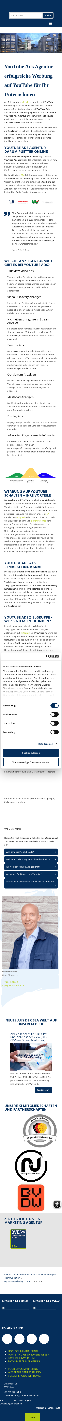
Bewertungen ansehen (11, 1403)
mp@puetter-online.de (13, 985)
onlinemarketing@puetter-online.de (21, 1395)
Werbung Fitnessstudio (24, 1372)
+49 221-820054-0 (12, 1392)
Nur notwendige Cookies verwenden (31, 762)
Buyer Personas (38, 520)
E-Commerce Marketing (24, 1361)
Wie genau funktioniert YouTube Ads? (31, 874)
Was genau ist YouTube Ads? (31, 852)
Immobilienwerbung (22, 1358)
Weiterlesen (43, 1090)
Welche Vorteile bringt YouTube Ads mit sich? (31, 859)
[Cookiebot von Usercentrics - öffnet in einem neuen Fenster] (46, 656)
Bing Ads (21, 517)
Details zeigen (45, 743)
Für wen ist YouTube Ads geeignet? (31, 866)
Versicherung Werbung (24, 1375)
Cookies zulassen (31, 752)
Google (25, 102)
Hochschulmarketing (23, 1351)
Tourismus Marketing (23, 1368)
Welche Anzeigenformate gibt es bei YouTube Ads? (31, 883)
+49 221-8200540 (10, 982)
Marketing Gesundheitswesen (28, 1354)
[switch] (54, 714)
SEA (23, 175)
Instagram (25, 633)
